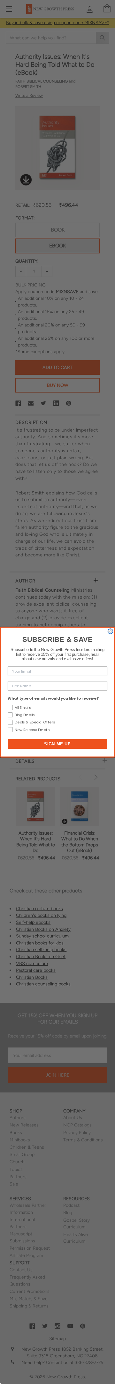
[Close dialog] (110, 631)
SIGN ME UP (57, 744)
